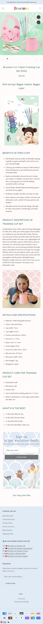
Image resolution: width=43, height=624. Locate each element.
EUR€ (20, 594)
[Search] (40, 8)
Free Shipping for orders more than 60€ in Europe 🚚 (21, 2)
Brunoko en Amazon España (17, 556)
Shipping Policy (8, 534)
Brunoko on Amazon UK (16, 546)
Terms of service (8, 527)
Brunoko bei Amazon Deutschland (20, 548)
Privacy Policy (7, 523)
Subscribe (21, 457)
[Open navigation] (3, 8)
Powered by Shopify (21, 602)
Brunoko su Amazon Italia (16, 553)
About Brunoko (8, 516)
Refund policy (7, 530)
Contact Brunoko (9, 519)
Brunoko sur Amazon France (18, 551)
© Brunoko (21, 599)
